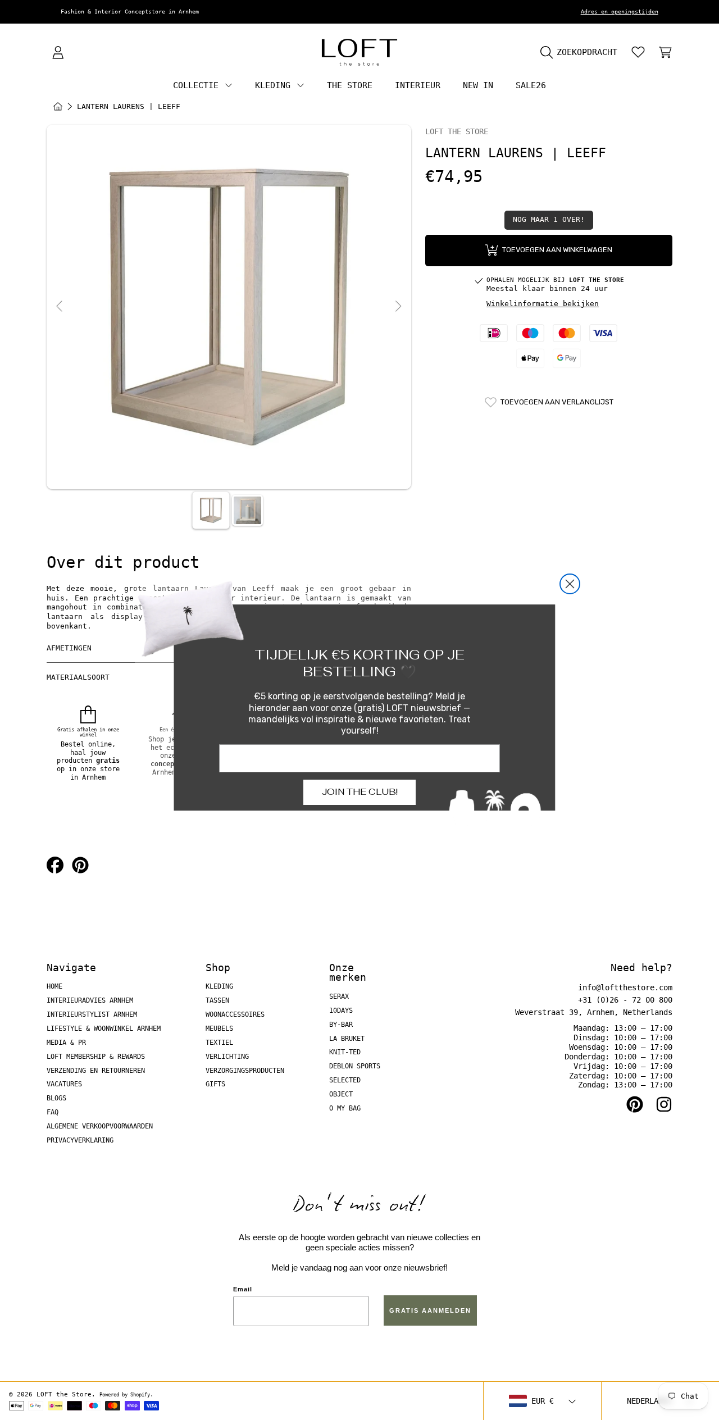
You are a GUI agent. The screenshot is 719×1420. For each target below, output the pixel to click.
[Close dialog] (570, 584)
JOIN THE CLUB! (360, 792)
